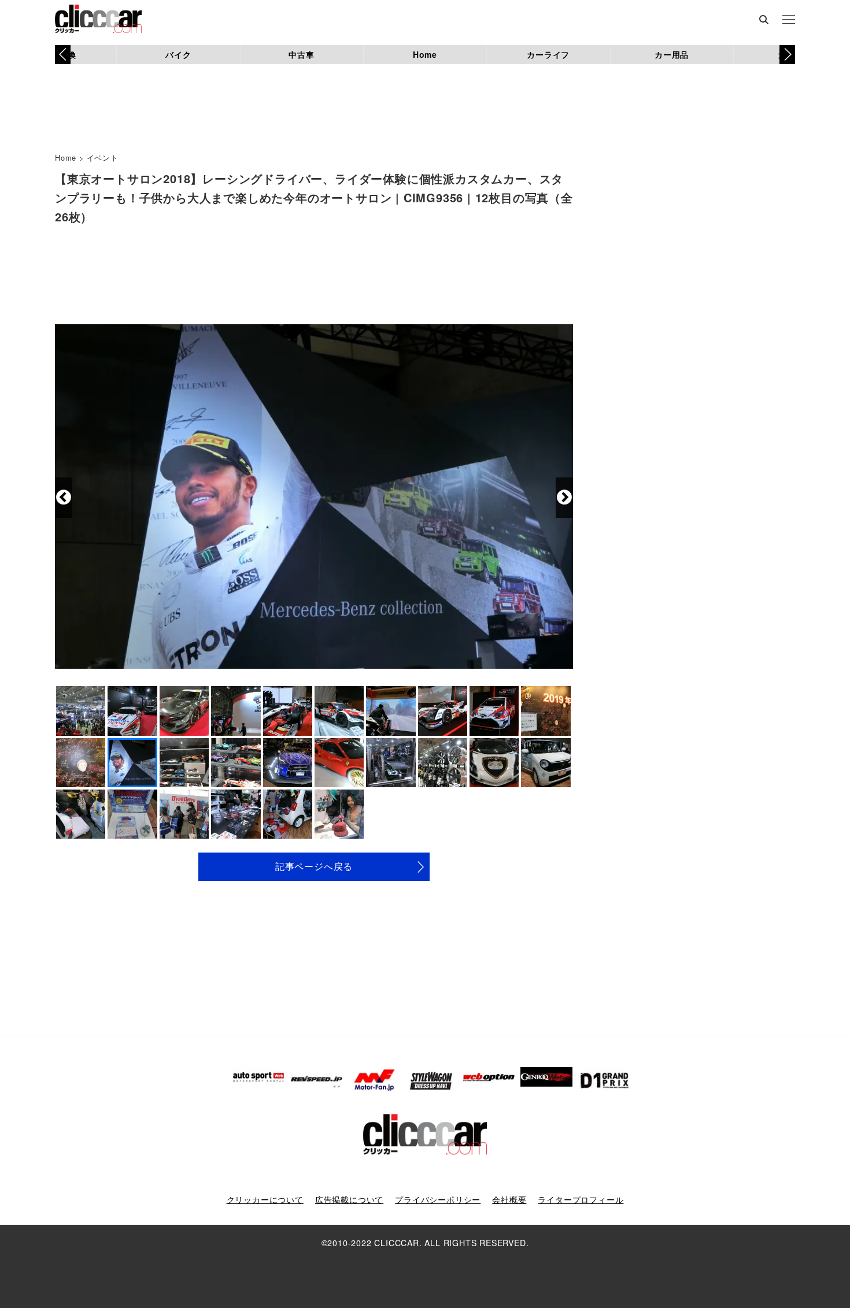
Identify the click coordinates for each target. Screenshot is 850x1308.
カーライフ (548, 54)
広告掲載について (349, 1199)
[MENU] (788, 20)
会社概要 (509, 1199)
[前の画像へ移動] (63, 497)
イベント (103, 157)
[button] (787, 54)
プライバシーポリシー (438, 1199)
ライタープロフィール (580, 1199)
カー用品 (672, 54)
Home (425, 54)
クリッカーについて (265, 1199)
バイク (178, 54)
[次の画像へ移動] (564, 497)
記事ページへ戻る (314, 866)
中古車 (301, 54)
